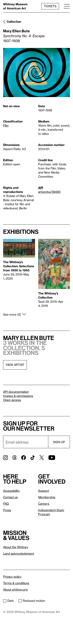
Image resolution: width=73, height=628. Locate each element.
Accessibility (11, 490)
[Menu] (66, 6)
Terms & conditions (16, 583)
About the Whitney (15, 547)
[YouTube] (51, 457)
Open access (12, 400)
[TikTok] (32, 457)
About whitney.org (15, 589)
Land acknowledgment (18, 553)
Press (7, 510)
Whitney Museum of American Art (15, 6)
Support (43, 490)
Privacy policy (12, 576)
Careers (43, 503)
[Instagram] (5, 457)
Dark (10, 600)
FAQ (6, 503)
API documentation (16, 391)
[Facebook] (23, 457)
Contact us (10, 497)
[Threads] (14, 457)
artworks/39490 (49, 191)
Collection (14, 21)
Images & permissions (18, 396)
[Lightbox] (36, 72)
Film (6, 125)
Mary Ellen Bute (16, 31)
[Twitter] (41, 457)
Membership (46, 497)
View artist (15, 364)
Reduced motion (34, 600)
